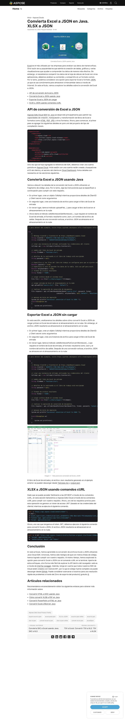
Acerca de (80, 3)
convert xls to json (77, 620)
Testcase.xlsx (63, 483)
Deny (112, 712)
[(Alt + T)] (21, 9)
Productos (53, 3)
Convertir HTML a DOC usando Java (44, 594)
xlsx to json (32, 620)
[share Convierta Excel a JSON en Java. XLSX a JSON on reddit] (60, 637)
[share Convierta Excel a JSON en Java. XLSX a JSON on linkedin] (56, 637)
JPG (52, 121)
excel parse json (50, 616)
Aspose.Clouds (38, 18)
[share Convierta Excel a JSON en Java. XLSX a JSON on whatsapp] (69, 637)
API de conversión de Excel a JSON (43, 93)
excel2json (90, 620)
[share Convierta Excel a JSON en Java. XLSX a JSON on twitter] (52, 637)
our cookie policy (109, 703)
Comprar (63, 3)
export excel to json (35, 616)
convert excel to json (46, 620)
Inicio (29, 18)
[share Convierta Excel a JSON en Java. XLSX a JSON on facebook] (64, 637)
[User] (110, 3)
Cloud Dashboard (69, 170)
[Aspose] (17, 2)
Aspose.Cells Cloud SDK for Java (40, 115)
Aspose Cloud (42, 167)
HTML (43, 121)
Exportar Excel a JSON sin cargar (43, 100)
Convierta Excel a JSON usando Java (44, 96)
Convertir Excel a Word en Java (42, 604)
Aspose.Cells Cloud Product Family (40, 612)
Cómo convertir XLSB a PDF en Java (44, 597)
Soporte (71, 3)
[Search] (115, 3)
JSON (93, 80)
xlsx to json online (62, 620)
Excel (29, 66)
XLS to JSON (63, 616)
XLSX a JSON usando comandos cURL (45, 103)
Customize (97, 712)
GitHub (44, 572)
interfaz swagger (44, 566)
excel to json (91, 616)
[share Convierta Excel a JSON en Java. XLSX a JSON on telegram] (73, 637)
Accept (105, 707)
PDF (48, 121)
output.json (75, 483)
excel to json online (77, 616)
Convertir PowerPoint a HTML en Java (45, 601)
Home (15, 8)
